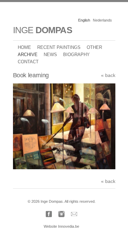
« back (108, 75)
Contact (28, 61)
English (84, 20)
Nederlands (102, 20)
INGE (42, 30)
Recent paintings (59, 47)
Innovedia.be (68, 226)
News (50, 54)
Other (94, 47)
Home (24, 47)
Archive (28, 54)
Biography (76, 54)
